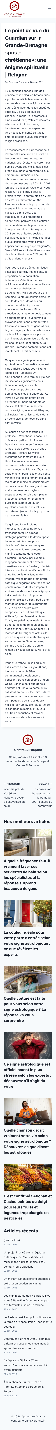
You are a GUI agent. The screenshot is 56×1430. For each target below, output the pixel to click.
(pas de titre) (12, 1240)
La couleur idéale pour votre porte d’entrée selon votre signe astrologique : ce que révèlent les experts (27, 943)
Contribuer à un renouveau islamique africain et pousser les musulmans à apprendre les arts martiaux (27, 1343)
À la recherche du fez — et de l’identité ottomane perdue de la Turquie (24, 1387)
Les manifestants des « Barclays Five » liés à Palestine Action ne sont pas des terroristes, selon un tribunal (27, 1300)
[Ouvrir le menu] (49, 9)
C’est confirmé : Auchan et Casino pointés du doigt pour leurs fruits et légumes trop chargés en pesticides (28, 1207)
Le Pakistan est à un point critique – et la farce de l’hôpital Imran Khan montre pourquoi (28, 1322)
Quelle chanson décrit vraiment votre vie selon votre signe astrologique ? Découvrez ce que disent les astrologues (27, 1141)
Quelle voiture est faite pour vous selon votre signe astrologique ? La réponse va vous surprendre (25, 1009)
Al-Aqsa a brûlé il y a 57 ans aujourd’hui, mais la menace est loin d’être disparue (26, 1365)
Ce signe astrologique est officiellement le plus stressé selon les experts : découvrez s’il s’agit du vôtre (27, 1075)
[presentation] (28, 842)
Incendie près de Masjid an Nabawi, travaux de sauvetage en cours (14, 795)
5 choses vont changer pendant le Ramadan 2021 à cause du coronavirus (41, 795)
